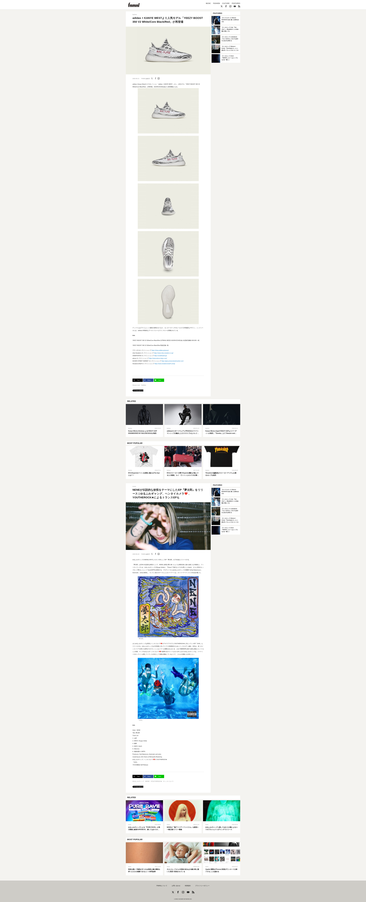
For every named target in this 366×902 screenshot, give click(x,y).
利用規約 (188, 885)
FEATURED (236, 3)
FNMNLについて (162, 885)
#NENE (147, 781)
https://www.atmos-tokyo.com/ (158, 358)
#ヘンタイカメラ (168, 781)
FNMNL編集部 (145, 78)
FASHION (216, 3)
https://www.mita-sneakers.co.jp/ (163, 353)
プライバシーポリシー (202, 885)
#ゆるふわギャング (138, 781)
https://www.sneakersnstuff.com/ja (165, 363)
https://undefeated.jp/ (160, 355)
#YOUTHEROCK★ (156, 781)
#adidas (143, 385)
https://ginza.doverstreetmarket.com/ (172, 361)
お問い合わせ (176, 885)
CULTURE (226, 3)
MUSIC (208, 3)
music (134, 486)
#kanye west (136, 385)
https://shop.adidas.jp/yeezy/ (160, 350)
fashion (134, 14)
